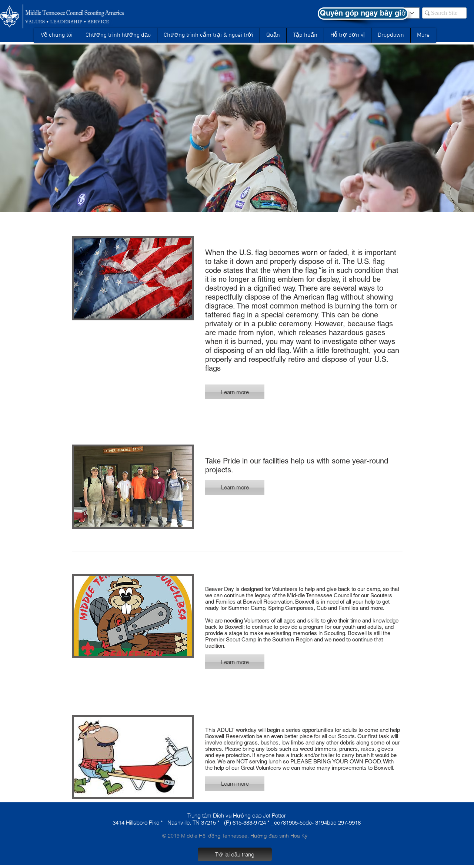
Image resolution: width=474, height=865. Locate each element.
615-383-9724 (249, 822)
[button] (390, 35)
